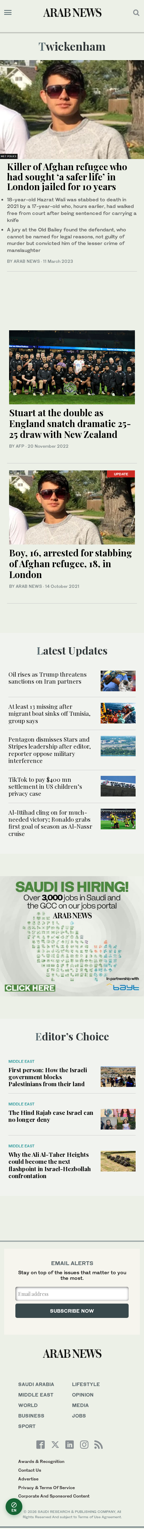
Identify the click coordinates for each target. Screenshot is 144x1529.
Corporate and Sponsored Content (53, 1496)
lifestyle (86, 1384)
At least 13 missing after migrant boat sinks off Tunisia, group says (49, 713)
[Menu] (8, 12)
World (28, 1405)
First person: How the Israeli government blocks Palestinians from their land (47, 1077)
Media (80, 1405)
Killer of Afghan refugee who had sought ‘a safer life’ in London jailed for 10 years (67, 176)
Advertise (28, 1478)
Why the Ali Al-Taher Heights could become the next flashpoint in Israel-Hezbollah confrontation (49, 1165)
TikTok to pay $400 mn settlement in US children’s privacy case (45, 787)
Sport (27, 1426)
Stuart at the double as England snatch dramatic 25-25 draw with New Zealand (70, 423)
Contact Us (29, 1470)
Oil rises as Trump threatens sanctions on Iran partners (47, 677)
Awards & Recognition (41, 1461)
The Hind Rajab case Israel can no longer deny (50, 1116)
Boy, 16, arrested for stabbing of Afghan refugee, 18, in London (70, 563)
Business (31, 1416)
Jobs (79, 1416)
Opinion (83, 1395)
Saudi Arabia (36, 1384)
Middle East (21, 1061)
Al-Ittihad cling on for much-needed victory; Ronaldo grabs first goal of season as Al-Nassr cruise (50, 822)
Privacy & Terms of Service (46, 1487)
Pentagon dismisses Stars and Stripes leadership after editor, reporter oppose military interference (49, 749)
